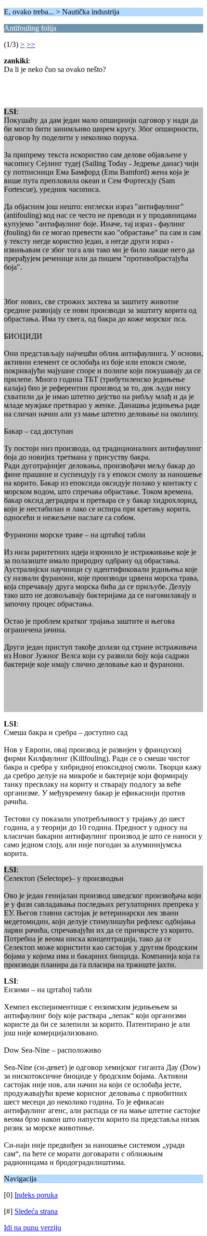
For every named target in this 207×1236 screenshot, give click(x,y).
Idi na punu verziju (32, 1228)
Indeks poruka (36, 1195)
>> (30, 44)
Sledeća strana (36, 1211)
